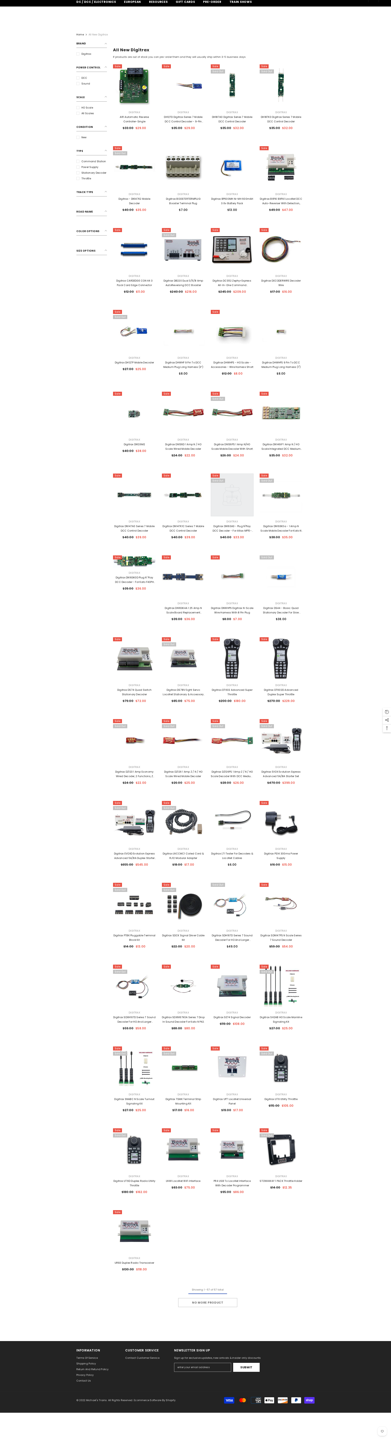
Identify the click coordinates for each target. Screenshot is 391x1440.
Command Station (93, 161)
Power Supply (89, 167)
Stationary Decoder (93, 172)
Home (80, 34)
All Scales (87, 113)
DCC (84, 78)
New (84, 137)
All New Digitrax (98, 34)
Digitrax (86, 54)
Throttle (86, 178)
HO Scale (87, 107)
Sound (85, 83)
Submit (246, 1367)
